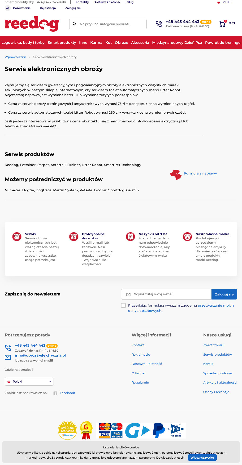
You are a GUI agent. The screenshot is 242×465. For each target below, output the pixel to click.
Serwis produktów (217, 354)
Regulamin (140, 382)
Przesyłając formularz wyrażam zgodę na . (181, 308)
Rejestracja (48, 8)
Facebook (67, 393)
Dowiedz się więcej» (170, 457)
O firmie (138, 373)
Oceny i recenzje (216, 392)
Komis (208, 364)
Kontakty (82, 2)
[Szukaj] (74, 24)
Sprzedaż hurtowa (217, 373)
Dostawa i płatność (107, 2)
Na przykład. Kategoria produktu (105, 24)
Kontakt (138, 345)
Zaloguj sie (73, 8)
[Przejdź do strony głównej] (32, 24)
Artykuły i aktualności (220, 382)
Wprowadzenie (15, 57)
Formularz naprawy (200, 173)
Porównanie (21, 8)
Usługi (129, 2)
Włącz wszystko (202, 457)
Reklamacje (141, 354)
